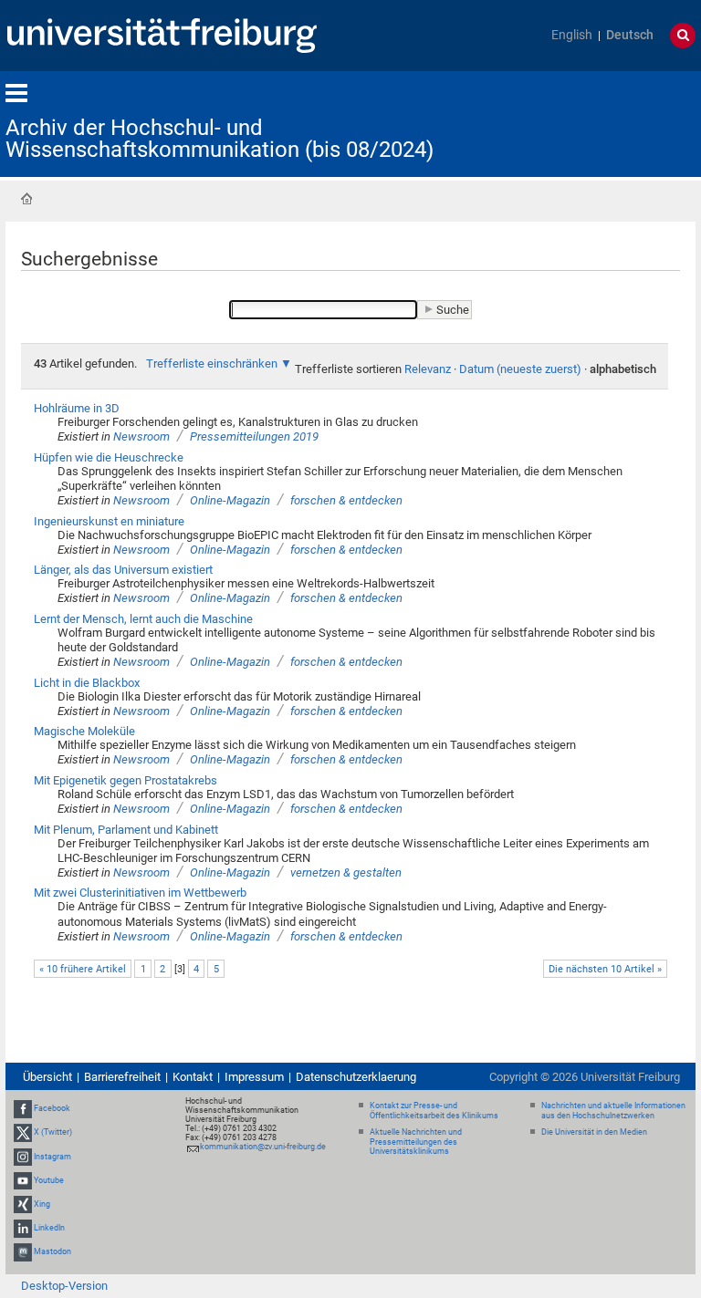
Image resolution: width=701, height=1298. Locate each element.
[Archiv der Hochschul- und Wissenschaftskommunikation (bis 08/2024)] (606, 122)
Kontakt (193, 1077)
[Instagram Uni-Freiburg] (23, 1156)
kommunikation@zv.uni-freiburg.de (263, 1146)
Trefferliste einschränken (211, 363)
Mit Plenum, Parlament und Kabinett (126, 829)
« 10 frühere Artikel (82, 969)
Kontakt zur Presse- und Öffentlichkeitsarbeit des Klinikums (434, 1110)
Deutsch (630, 35)
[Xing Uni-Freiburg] (23, 1204)
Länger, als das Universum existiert (123, 569)
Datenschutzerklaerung (356, 1077)
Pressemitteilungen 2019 (254, 436)
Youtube (49, 1180)
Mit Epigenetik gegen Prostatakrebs (125, 780)
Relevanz (427, 369)
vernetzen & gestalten (346, 872)
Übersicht (47, 1077)
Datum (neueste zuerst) (520, 369)
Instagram (52, 1156)
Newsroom (141, 436)
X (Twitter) (53, 1132)
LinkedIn (49, 1227)
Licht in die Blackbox (87, 683)
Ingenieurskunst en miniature (109, 521)
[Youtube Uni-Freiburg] (23, 1180)
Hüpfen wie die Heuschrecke (108, 457)
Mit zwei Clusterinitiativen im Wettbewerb (140, 892)
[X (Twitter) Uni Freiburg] (23, 1132)
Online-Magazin (230, 500)
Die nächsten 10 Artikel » (605, 969)
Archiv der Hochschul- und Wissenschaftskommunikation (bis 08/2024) (219, 138)
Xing (42, 1204)
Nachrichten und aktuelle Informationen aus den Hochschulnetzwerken (613, 1110)
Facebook (52, 1108)
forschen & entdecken (346, 500)
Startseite (26, 198)
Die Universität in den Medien (594, 1132)
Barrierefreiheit (122, 1077)
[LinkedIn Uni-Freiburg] (23, 1227)
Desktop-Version (64, 1286)
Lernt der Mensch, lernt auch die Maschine (143, 619)
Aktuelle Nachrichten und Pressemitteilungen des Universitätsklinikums (416, 1142)
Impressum (254, 1077)
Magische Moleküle (84, 731)
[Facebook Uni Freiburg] (23, 1108)
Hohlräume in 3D (77, 408)
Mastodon (52, 1252)
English (571, 35)
